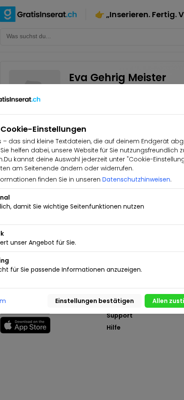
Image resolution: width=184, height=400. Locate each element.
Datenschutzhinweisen (136, 179)
